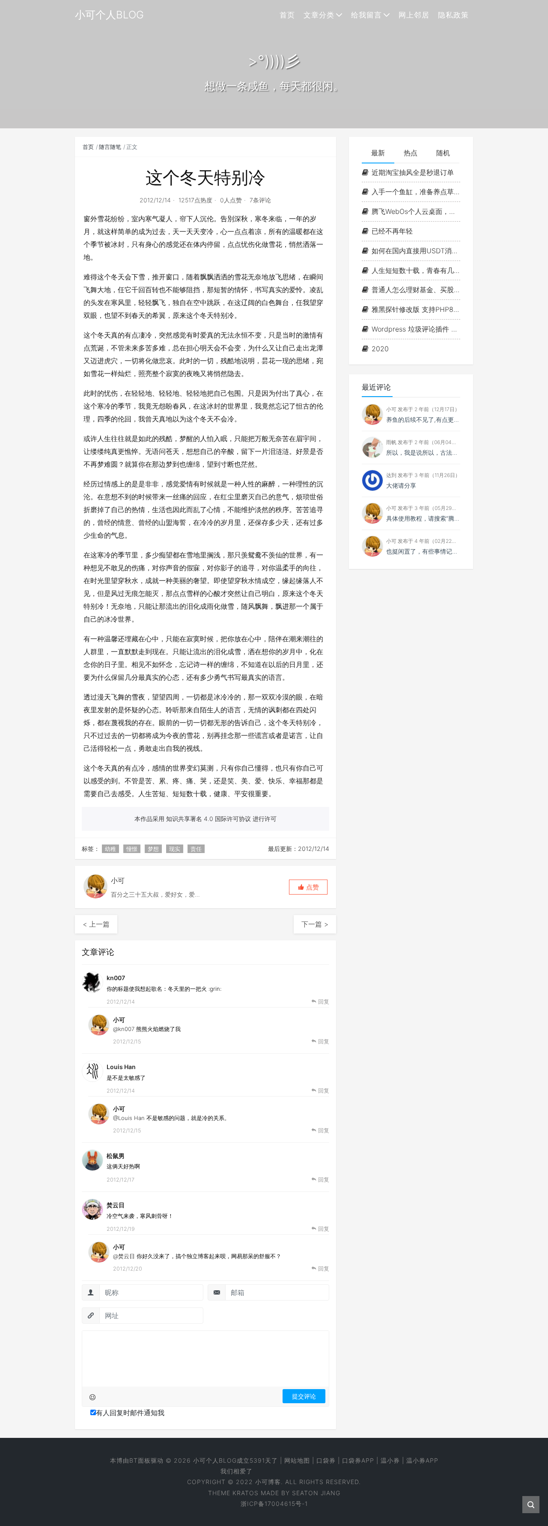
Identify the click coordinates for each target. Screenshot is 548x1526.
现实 (174, 848)
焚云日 (116, 1205)
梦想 (153, 848)
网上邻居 (414, 15)
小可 (119, 1019)
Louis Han (121, 1066)
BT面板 (140, 1460)
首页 (287, 15)
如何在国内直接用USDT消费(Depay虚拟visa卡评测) (416, 250)
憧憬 (131, 848)
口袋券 (326, 1460)
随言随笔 (110, 146)
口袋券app (358, 1460)
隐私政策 (453, 15)
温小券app (422, 1460)
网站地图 (297, 1460)
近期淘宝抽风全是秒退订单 (413, 172)
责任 (196, 848)
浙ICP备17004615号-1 (274, 1503)
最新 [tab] (378, 152)
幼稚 (110, 848)
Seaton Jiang (316, 1492)
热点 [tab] (410, 152)
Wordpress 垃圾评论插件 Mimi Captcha (416, 329)
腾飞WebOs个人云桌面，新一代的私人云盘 (416, 211)
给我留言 (366, 15)
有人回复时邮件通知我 (130, 1412)
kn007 (116, 977)
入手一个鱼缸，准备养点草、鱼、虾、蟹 (416, 192)
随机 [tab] (443, 152)
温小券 (390, 1460)
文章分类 (319, 15)
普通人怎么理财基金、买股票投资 (416, 290)
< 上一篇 (96, 924)
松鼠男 (116, 1155)
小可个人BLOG (215, 1460)
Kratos (245, 1492)
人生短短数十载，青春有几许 (416, 270)
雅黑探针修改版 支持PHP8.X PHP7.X (416, 309)
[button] (308, 887)
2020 (380, 348)
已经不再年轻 (392, 231)
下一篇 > (314, 924)
